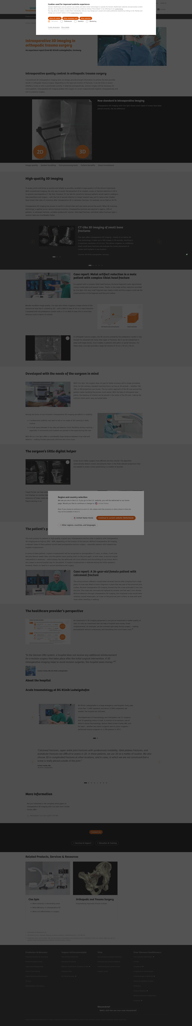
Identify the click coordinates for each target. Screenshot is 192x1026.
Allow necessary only (71, 18)
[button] (188, 255)
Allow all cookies (54, 18)
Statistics (81, 21)
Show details (65, 27)
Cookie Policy (119, 9)
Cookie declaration (54, 27)
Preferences (68, 21)
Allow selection (86, 18)
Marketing (93, 21)
